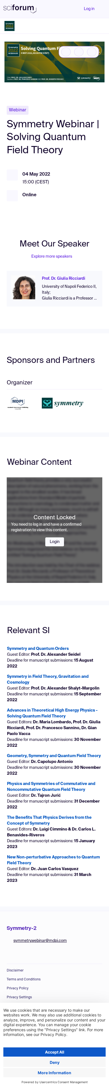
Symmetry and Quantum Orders (38, 649)
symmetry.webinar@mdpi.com (40, 941)
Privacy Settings (19, 997)
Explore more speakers (51, 257)
